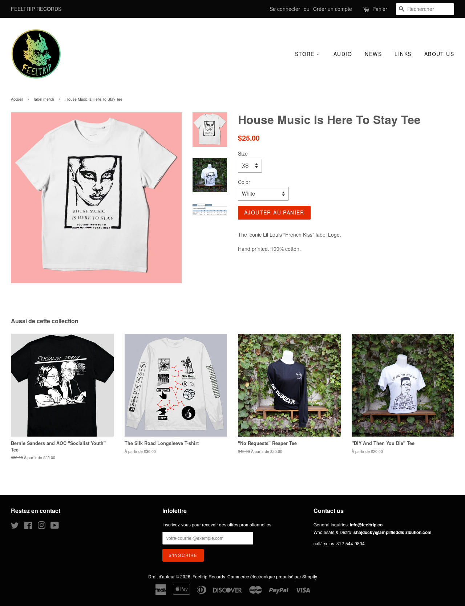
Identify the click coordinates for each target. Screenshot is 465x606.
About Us (439, 53)
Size (243, 153)
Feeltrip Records (209, 576)
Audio (342, 53)
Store (305, 53)
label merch (44, 99)
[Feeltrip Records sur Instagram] (41, 526)
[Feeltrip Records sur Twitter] (15, 526)
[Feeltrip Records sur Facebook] (28, 526)
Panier (379, 8)
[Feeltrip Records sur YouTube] (54, 526)
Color (244, 181)
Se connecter (285, 8)
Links (403, 53)
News (373, 53)
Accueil (17, 99)
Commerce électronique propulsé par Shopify (272, 576)
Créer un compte (332, 8)
